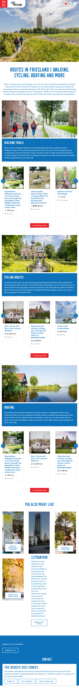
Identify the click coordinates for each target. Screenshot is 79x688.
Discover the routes (39, 623)
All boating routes (39, 490)
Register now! (10, 650)
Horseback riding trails (65, 548)
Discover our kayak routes (13, 595)
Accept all (11, 681)
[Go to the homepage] (16, 4)
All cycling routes (39, 355)
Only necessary (27, 681)
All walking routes (39, 225)
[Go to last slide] (3, 181)
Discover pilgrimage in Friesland (13, 547)
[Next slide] (76, 181)
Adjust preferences (46, 681)
